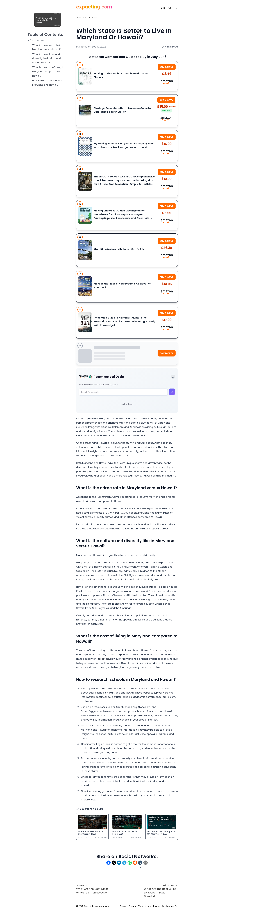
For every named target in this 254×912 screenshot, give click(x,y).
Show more (37, 40)
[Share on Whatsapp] (130, 863)
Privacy (132, 906)
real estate (102, 658)
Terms (123, 906)
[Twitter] (176, 906)
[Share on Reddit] (135, 863)
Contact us (168, 906)
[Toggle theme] (173, 377)
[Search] (169, 8)
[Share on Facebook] (108, 863)
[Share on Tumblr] (140, 863)
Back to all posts (88, 17)
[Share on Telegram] (124, 863)
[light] (176, 8)
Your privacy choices (149, 906)
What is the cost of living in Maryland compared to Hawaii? (48, 71)
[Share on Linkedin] (119, 863)
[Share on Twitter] (114, 863)
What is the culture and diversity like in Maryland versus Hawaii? (46, 58)
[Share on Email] (145, 863)
